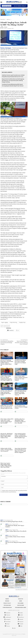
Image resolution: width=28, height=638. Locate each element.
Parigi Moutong (13, 322)
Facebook (8, 612)
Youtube (21, 623)
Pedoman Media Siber (20, 607)
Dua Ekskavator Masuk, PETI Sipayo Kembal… (15, 526)
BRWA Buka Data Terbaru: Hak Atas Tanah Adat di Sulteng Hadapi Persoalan (7, 407)
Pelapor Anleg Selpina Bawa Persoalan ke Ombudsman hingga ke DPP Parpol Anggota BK (6, 378)
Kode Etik (20, 598)
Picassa (8, 626)
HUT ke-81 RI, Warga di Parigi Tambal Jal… (16, 543)
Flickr (21, 626)
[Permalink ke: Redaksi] (2, 27)
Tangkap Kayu (22, 322)
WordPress (21, 617)
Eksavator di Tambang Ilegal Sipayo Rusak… (12, 521)
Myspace (21, 621)
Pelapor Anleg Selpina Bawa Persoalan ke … (16, 531)
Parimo (3, 48)
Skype (8, 623)
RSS (15, 628)
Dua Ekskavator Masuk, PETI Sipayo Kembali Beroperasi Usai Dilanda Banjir (20, 362)
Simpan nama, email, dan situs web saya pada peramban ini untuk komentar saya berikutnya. (14, 491)
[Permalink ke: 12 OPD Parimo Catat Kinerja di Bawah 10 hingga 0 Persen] (21, 401)
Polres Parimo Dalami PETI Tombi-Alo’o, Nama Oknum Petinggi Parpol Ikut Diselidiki (7, 421)
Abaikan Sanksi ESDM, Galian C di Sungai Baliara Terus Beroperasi (7, 450)
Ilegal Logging (4, 322)
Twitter (21, 612)
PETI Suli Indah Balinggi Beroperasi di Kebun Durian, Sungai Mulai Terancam (20, 393)
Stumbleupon (8, 617)
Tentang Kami (7, 605)
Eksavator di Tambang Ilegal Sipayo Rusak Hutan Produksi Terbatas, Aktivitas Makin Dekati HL (7, 362)
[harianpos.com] (14, 2)
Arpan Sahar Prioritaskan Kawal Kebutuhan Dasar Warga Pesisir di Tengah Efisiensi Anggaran (20, 450)
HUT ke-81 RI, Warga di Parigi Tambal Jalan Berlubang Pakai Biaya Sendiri (6, 393)
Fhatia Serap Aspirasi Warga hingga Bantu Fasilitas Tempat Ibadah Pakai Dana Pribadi (6, 465)
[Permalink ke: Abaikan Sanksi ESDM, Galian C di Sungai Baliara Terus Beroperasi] (7, 443)
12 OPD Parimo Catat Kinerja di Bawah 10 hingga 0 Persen (21, 407)
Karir (20, 601)
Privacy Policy (7, 603)
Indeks (7, 598)
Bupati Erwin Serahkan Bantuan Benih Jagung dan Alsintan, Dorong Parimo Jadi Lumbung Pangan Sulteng (13, 80)
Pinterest (8, 615)
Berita (2, 520)
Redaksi (7, 601)
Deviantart (8, 621)
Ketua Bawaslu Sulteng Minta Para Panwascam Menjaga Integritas (7, 342)
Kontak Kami (20, 605)
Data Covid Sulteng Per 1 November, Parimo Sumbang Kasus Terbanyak (21, 342)
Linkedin (21, 619)
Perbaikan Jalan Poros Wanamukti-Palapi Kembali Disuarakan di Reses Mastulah (20, 421)
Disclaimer (20, 603)
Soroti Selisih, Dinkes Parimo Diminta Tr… (15, 537)
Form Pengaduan (7, 607)
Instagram (8, 619)
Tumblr (21, 615)
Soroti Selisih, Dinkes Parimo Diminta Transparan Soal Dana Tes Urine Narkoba (21, 378)
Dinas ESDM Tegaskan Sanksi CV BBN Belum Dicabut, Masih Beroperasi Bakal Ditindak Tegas (21, 435)
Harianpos (8, 48)
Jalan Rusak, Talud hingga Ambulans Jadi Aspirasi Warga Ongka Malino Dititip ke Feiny (7, 435)
